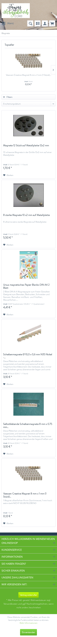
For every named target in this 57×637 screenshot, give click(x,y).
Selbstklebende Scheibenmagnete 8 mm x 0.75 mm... (27, 426)
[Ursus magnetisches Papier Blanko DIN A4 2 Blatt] (28, 265)
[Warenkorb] (52, 23)
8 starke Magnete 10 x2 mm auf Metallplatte (26, 215)
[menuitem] (7, 23)
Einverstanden (28, 632)
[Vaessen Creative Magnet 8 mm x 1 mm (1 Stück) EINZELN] (28, 61)
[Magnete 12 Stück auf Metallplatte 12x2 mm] (28, 125)
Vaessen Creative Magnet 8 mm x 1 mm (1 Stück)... (28, 74)
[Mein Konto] (45, 23)
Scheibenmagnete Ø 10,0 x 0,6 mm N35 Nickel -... (27, 356)
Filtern (9, 97)
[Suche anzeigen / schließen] (30, 23)
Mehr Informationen (28, 623)
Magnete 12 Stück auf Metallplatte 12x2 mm (26, 145)
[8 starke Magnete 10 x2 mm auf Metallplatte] (28, 195)
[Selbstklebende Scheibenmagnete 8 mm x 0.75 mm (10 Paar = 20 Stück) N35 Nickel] (28, 404)
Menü (10, 23)
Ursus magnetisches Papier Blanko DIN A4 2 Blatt (26, 286)
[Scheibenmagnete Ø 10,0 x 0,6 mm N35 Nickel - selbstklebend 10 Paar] (28, 334)
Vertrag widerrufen (28, 594)
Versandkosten (10, 603)
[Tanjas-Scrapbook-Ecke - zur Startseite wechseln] (16, 10)
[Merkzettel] (38, 23)
